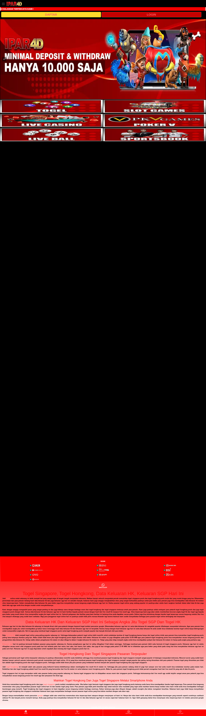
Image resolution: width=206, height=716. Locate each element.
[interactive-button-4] (154, 120)
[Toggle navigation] (3, 4)
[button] (4, 59)
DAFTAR (51, 14)
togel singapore (49, 684)
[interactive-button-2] (154, 106)
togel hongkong (12, 667)
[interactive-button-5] (51, 134)
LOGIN (151, 14)
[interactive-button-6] (154, 134)
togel (8, 598)
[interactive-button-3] (51, 120)
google (40, 695)
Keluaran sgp (7, 644)
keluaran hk (10, 635)
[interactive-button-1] (51, 106)
